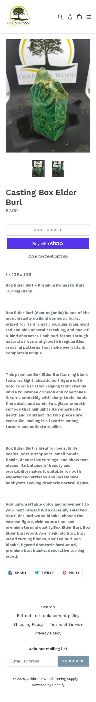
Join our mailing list (48, 649)
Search (48, 606)
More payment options (48, 256)
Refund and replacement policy (48, 615)
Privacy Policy (48, 633)
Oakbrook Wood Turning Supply (52, 679)
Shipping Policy (28, 624)
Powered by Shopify (48, 685)
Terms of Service (66, 624)
